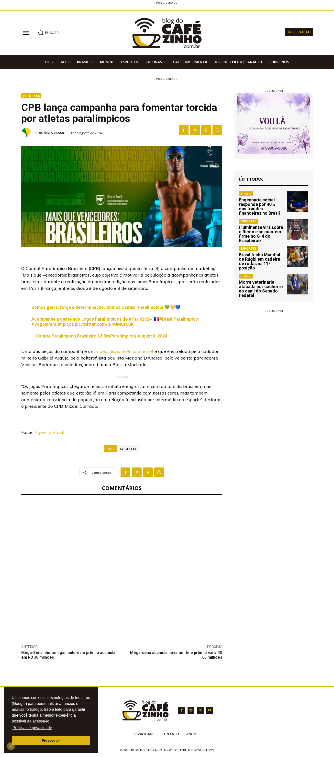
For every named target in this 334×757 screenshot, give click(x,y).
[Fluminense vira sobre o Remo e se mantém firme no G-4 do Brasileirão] (297, 229)
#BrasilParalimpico (178, 319)
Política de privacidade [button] (32, 728)
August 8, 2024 (152, 335)
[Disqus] (121, 566)
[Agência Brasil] (27, 133)
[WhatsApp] (217, 130)
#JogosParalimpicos (52, 324)
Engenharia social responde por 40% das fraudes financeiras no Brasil (259, 206)
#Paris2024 (140, 319)
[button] (48, 33)
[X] (195, 130)
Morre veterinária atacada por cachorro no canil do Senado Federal (261, 289)
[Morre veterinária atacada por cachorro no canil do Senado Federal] (297, 284)
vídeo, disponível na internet (124, 351)
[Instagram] (191, 710)
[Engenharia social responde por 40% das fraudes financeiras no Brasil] (297, 201)
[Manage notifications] (11, 746)
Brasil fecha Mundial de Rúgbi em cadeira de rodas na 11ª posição (259, 261)
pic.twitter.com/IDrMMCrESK (104, 324)
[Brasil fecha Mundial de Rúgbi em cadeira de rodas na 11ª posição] (297, 256)
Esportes (31, 95)
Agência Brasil (52, 132)
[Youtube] (209, 710)
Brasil (245, 193)
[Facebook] (184, 130)
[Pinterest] (206, 130)
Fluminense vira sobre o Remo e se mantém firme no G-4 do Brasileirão (261, 234)
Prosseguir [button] (51, 740)
